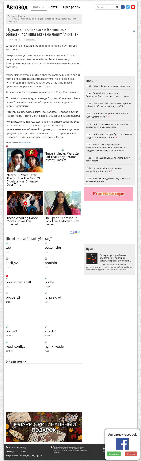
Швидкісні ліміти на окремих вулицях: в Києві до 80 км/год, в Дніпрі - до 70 (109, 104)
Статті (53, 7)
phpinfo (51, 262)
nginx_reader (55, 346)
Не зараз (131, 453)
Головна (12, 16)
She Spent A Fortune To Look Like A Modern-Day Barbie (61, 221)
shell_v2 (12, 262)
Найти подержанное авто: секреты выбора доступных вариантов (107, 125)
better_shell (54, 247)
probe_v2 (13, 297)
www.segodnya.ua (25, 142)
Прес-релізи (72, 7)
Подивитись (114, 453)
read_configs (15, 346)
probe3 (11, 331)
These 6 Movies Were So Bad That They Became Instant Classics (61, 156)
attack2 (50, 331)
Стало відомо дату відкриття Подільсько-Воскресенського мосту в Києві (107, 94)
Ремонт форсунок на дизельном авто (112, 86)
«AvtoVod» (31, 39)
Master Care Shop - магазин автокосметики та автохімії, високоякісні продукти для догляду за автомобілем (106, 147)
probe (49, 282)
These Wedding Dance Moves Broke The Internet (22, 221)
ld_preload (53, 297)
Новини (38, 7)
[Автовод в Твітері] (128, 7)
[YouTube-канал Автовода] (133, 7)
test (8, 247)
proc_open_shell (18, 282)
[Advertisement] (44, 387)
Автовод (16, 6)
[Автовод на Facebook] (123, 7)
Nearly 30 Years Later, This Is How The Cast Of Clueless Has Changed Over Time (23, 179)
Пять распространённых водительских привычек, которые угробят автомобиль (115, 258)
